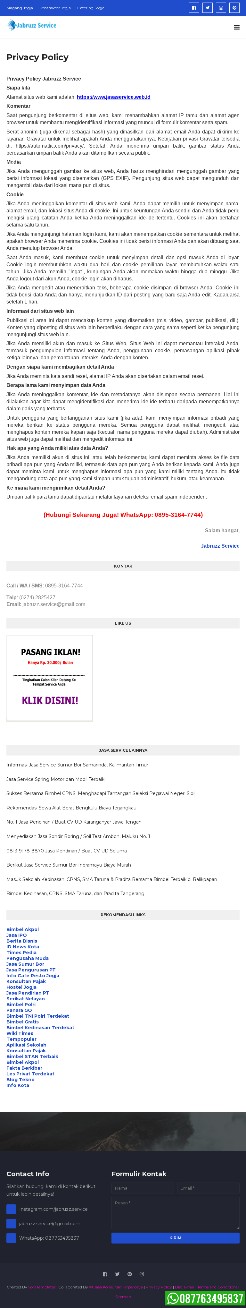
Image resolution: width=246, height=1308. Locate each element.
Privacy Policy (159, 1287)
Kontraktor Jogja (55, 7)
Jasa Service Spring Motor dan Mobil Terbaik (55, 779)
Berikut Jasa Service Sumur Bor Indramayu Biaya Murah (68, 865)
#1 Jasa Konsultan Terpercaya (116, 1287)
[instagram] (221, 8)
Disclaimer (184, 1287)
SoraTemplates (41, 1287)
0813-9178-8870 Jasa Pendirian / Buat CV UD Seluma (66, 851)
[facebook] (194, 8)
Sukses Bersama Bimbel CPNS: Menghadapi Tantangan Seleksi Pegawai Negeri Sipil (100, 793)
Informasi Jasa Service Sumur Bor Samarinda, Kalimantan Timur (77, 765)
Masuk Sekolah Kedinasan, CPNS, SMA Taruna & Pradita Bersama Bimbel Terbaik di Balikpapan (111, 879)
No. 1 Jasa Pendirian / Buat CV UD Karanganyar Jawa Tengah (74, 822)
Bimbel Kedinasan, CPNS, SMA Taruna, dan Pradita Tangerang (75, 893)
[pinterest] (234, 8)
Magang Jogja (19, 7)
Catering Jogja (90, 7)
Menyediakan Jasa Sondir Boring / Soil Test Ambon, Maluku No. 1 (78, 836)
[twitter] (207, 8)
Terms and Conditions (217, 1287)
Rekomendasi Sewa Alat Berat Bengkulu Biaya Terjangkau (71, 808)
